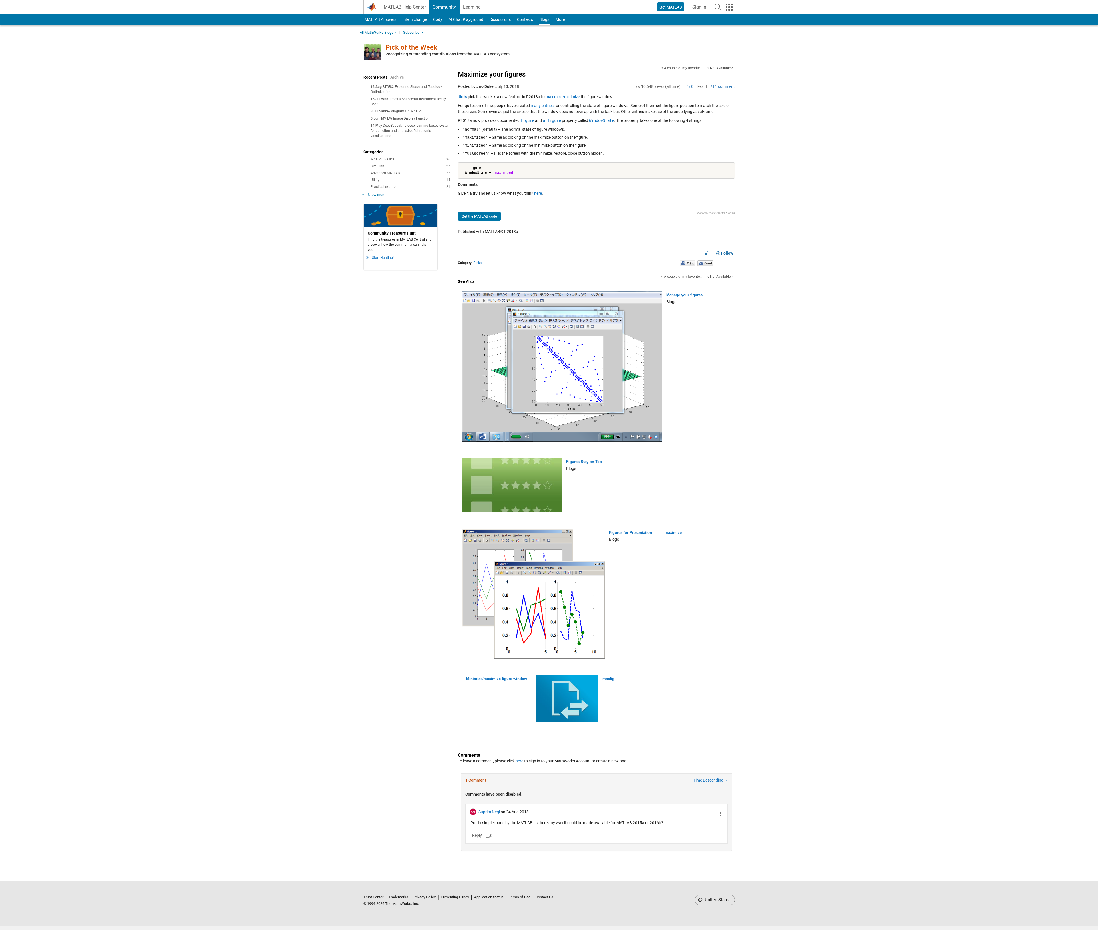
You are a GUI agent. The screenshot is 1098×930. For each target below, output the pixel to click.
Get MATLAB (670, 7)
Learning (472, 7)
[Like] (707, 253)
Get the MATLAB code (479, 216)
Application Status (489, 897)
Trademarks (398, 897)
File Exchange (415, 19)
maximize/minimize (563, 96)
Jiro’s (462, 96)
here (538, 193)
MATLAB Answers (380, 19)
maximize (673, 532)
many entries (542, 105)
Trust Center (373, 897)
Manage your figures (684, 295)
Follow (726, 253)
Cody (437, 19)
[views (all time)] (638, 87)
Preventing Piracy (455, 897)
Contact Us (544, 897)
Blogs (544, 19)
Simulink (410, 166)
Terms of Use (519, 897)
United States (717, 899)
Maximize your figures (492, 74)
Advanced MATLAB (410, 173)
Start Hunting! (383, 258)
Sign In (701, 8)
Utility (410, 180)
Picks (477, 263)
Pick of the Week (411, 47)
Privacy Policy (424, 897)
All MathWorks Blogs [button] (376, 32)
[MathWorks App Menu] (729, 7)
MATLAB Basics (410, 159)
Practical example (410, 187)
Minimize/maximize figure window (496, 679)
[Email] (705, 263)
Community (444, 7)
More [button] (560, 19)
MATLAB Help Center (405, 7)
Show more (376, 195)
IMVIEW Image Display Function (405, 118)
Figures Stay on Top (584, 462)
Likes (696, 86)
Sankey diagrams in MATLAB (401, 111)
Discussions (500, 19)
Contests (525, 19)
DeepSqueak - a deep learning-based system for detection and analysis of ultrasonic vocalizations (411, 131)
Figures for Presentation (630, 532)
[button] (717, 7)
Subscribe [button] (411, 32)
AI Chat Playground (466, 19)
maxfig (608, 679)
